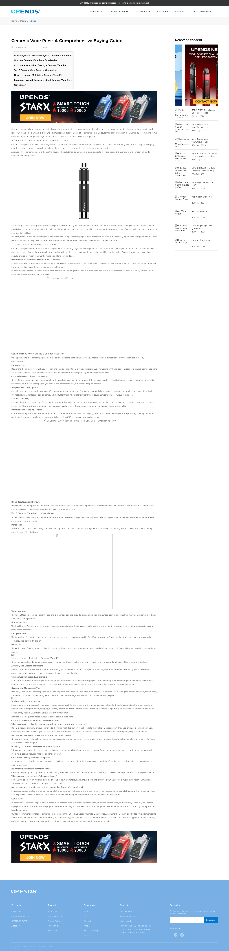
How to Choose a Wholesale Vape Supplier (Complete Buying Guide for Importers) (204, 156)
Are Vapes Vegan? (200, 211)
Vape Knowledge (91, 930)
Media (23, 21)
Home (14, 21)
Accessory (15, 926)
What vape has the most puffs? (203, 183)
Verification (53, 930)
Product (96, 11)
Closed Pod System (20, 916)
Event (86, 916)
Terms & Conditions (56, 916)
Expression (88, 921)
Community (142, 11)
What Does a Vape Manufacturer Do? (200, 140)
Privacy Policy (54, 921)
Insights (87, 935)
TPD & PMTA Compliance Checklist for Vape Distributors (203, 113)
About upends (118, 11)
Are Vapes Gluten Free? (202, 197)
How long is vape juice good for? (202, 227)
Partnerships (202, 11)
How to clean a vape (201, 240)
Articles (32, 21)
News (86, 911)
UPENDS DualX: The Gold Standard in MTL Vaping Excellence (203, 171)
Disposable (16, 911)
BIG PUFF (162, 11)
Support (180, 11)
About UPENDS (54, 911)
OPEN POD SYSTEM (20, 921)
